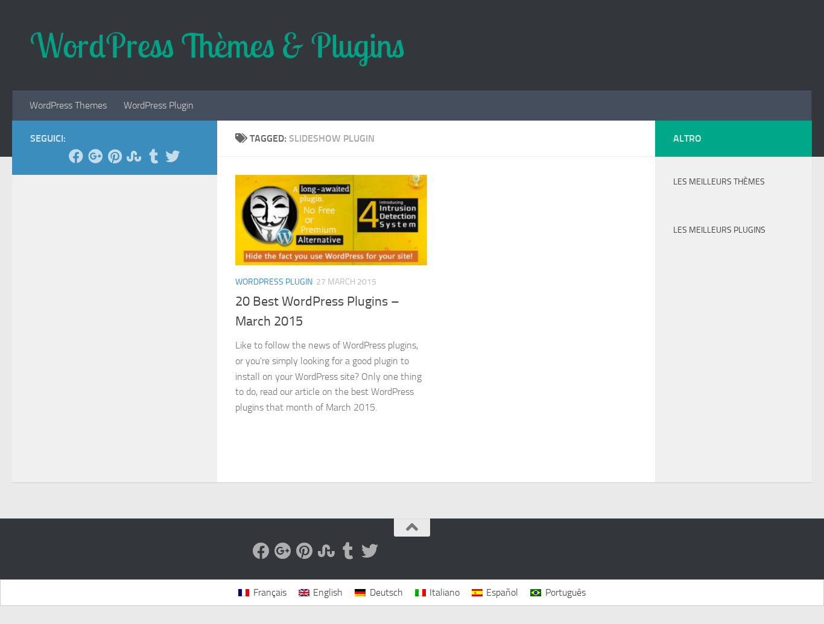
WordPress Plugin (159, 105)
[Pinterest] (114, 156)
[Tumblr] (153, 156)
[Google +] (95, 156)
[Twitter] (172, 156)
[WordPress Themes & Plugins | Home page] (217, 45)
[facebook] (76, 156)
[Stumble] (134, 156)
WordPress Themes (68, 105)
